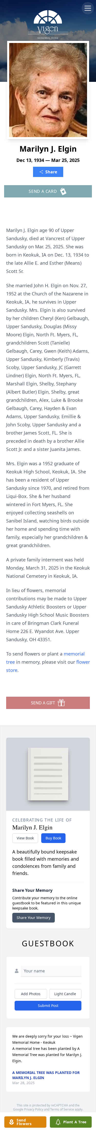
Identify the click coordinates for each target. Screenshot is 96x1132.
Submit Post (48, 1005)
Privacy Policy (33, 1109)
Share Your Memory (33, 917)
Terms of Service (62, 1109)
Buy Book (53, 838)
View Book (25, 838)
